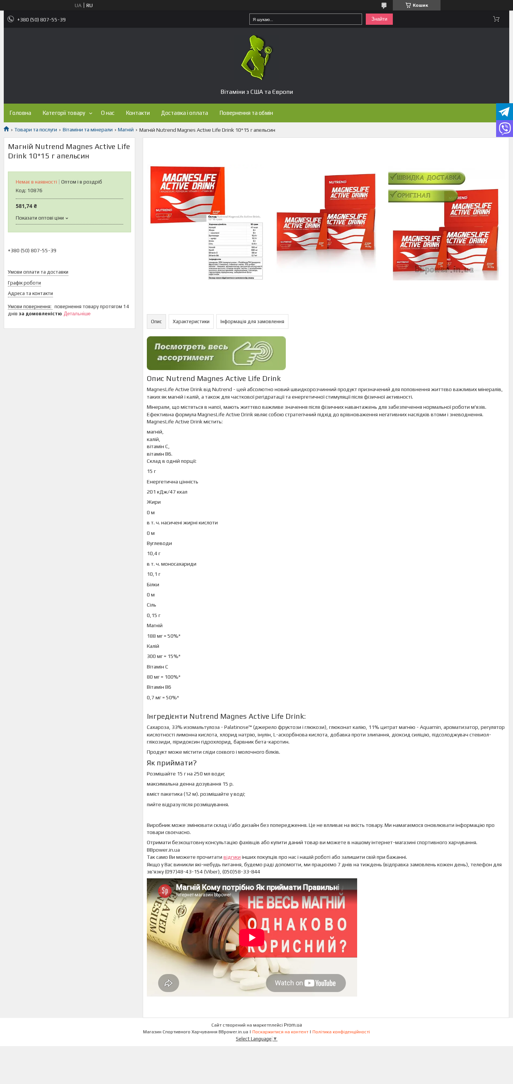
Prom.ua (293, 1025)
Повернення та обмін (246, 113)
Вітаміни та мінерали (88, 129)
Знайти (379, 19)
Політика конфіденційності (341, 1031)
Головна (20, 113)
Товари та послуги (35, 129)
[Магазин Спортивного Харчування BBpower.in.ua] (256, 57)
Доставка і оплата (184, 113)
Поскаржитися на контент (280, 1031)
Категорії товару (63, 113)
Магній (126, 129)
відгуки (232, 857)
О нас (108, 113)
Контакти (138, 113)
